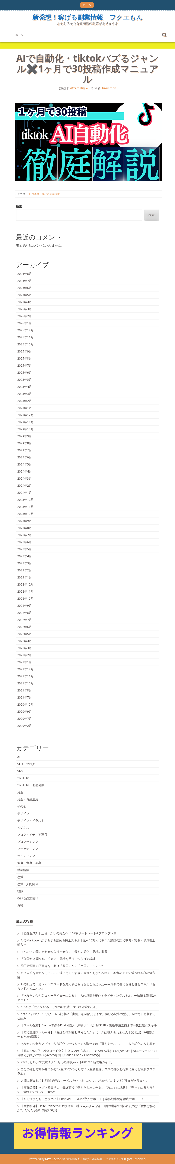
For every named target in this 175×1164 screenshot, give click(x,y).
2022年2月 (24, 655)
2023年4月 (24, 556)
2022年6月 (24, 627)
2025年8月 (24, 358)
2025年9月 (24, 351)
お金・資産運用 (27, 799)
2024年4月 (24, 471)
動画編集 (23, 870)
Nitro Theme (53, 1159)
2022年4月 (24, 641)
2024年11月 (25, 422)
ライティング (26, 856)
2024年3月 (24, 478)
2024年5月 (24, 464)
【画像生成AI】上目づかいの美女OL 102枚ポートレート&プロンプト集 (69, 933)
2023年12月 (25, 500)
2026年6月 (24, 288)
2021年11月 (25, 676)
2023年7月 (24, 535)
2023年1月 (24, 577)
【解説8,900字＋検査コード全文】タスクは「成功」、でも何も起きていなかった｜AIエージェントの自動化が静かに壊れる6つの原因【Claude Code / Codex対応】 (87, 1053)
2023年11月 (25, 507)
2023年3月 (24, 563)
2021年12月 (25, 669)
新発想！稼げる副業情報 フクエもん (87, 17)
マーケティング (27, 849)
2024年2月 (24, 485)
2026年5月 (24, 295)
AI (18, 757)
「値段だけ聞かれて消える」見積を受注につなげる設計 (58, 959)
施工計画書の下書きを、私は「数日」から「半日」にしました (62, 966)
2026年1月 (24, 323)
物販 (20, 891)
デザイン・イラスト (30, 820)
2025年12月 (25, 330)
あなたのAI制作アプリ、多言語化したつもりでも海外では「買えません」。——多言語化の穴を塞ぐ (88, 1044)
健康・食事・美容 (29, 863)
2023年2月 (24, 570)
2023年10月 (25, 514)
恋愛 (20, 877)
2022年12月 (25, 584)
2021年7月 (24, 697)
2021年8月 (24, 690)
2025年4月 (24, 387)
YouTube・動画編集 (31, 785)
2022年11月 (25, 591)
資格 (20, 905)
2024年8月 (24, 443)
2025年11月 (25, 337)
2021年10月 (25, 683)
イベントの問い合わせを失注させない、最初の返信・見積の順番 (64, 952)
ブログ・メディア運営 (32, 834)
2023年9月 (24, 521)
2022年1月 (24, 662)
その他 (21, 806)
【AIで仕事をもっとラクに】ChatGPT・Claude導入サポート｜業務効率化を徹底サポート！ (82, 1099)
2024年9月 (24, 436)
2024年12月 (25, 415)
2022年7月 (24, 620)
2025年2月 (24, 401)
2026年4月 (24, 302)
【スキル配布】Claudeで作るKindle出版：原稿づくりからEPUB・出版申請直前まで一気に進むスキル (89, 1025)
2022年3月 (24, 648)
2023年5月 (24, 549)
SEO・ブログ (26, 764)
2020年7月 (24, 719)
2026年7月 (24, 281)
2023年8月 (24, 528)
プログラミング (27, 842)
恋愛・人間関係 (27, 884)
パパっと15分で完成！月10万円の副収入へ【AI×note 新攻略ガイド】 (67, 1062)
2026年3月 (24, 309)
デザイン (23, 813)
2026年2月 (24, 316)
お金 (20, 792)
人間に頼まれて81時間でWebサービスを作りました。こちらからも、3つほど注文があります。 (85, 1080)
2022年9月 (24, 606)
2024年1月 (24, 493)
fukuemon (109, 88)
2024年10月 (25, 429)
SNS (20, 771)
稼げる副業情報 (51, 194)
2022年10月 (25, 598)
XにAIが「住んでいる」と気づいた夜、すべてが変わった (59, 1007)
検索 (19, 206)
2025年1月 (24, 408)
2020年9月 (24, 711)
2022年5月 (24, 634)
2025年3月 (24, 394)
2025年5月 (24, 380)
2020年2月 (24, 726)
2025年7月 (24, 365)
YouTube (23, 778)
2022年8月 (24, 613)
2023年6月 (24, 542)
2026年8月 (24, 274)
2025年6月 (24, 372)
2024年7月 (24, 450)
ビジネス (34, 194)
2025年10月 (25, 344)
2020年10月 (25, 704)
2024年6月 (24, 457)
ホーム (87, 5)
